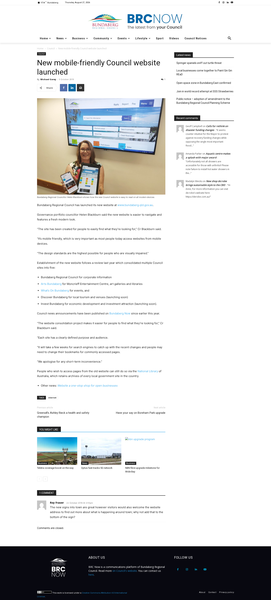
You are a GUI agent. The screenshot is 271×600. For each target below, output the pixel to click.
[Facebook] (219, 3)
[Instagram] (223, 3)
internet (52, 397)
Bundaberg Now (119, 313)
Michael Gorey (48, 79)
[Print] (80, 87)
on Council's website (124, 570)
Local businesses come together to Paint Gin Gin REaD (204, 72)
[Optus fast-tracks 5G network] (101, 451)
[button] (229, 38)
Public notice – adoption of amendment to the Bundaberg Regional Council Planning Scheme (203, 100)
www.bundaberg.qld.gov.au (135, 205)
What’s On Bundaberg (55, 290)
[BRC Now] (135, 21)
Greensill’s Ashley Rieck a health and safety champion (63, 414)
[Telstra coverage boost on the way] (57, 451)
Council (51, 48)
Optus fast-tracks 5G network (96, 468)
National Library (148, 371)
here (91, 574)
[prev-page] (39, 479)
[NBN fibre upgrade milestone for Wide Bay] (145, 451)
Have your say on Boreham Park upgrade (140, 412)
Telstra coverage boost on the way (55, 468)
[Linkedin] (227, 3)
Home (40, 48)
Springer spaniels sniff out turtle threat (199, 62)
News (84, 463)
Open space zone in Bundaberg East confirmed (203, 82)
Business (42, 463)
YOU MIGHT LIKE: (49, 429)
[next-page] (45, 479)
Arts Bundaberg (51, 284)
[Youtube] (232, 3)
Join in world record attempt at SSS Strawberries (204, 91)
